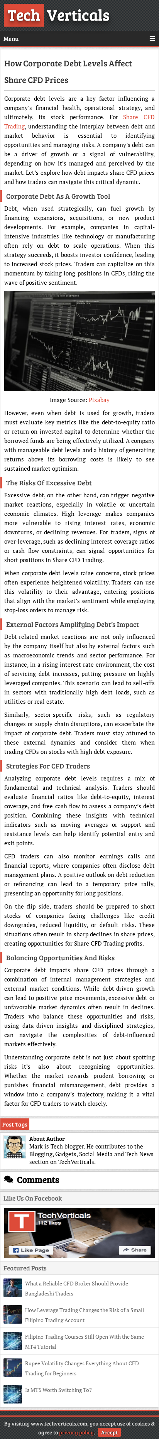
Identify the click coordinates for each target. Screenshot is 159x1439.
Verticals (59, 14)
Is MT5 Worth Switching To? (58, 1389)
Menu (11, 38)
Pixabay (99, 400)
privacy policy (76, 1432)
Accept (109, 1432)
